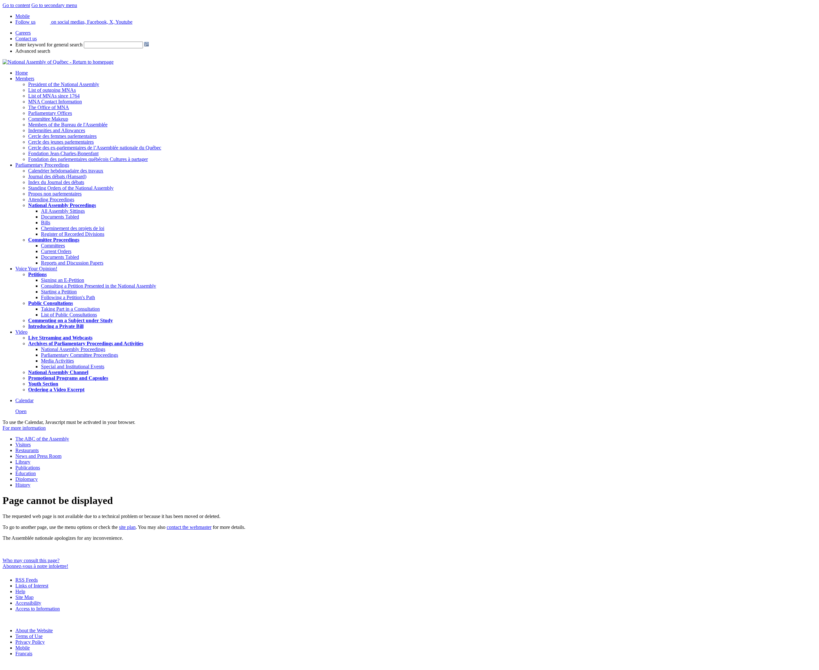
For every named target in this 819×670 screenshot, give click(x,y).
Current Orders (56, 251)
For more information (24, 428)
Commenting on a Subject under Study (70, 320)
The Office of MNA (48, 107)
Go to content (16, 5)
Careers (23, 33)
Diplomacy (26, 479)
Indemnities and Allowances (56, 130)
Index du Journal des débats (56, 182)
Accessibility (28, 603)
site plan (127, 527)
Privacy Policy (30, 642)
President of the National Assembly (63, 84)
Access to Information (37, 608)
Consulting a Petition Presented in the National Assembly (98, 286)
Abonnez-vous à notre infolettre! (35, 566)
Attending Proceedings (51, 199)
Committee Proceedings (53, 240)
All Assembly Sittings (63, 211)
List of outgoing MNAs (52, 90)
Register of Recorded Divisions (72, 234)
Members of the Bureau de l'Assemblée (67, 124)
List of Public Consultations (69, 314)
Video (21, 332)
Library (22, 462)
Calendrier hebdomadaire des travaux (65, 170)
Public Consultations (50, 303)
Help (20, 591)
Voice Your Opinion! (36, 268)
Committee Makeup (48, 119)
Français (23, 653)
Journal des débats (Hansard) (57, 176)
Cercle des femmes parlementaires (62, 136)
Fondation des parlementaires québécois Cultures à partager (88, 159)
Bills (45, 222)
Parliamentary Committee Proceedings (79, 355)
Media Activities (57, 360)
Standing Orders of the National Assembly (71, 188)
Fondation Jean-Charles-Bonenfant (63, 153)
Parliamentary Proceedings (42, 165)
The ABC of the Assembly (42, 439)
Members (24, 78)
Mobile (22, 647)
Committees (53, 245)
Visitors (23, 444)
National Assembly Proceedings (73, 349)
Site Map (24, 597)
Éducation (25, 473)
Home (21, 73)
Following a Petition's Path (68, 297)
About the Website (34, 630)
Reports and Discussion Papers (72, 263)
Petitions (37, 274)
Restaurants (27, 450)
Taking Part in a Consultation (70, 309)
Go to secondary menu (54, 5)
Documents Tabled (60, 216)
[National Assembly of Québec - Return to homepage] (58, 62)
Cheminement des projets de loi (72, 228)
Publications (27, 467)
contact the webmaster (189, 527)
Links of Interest (31, 585)
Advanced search (32, 51)
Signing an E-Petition (62, 280)
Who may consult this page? (31, 560)
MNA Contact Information (55, 101)
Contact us (26, 38)
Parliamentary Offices (50, 113)
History (22, 485)
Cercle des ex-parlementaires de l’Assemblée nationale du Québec (94, 147)
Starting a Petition (59, 291)
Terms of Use (29, 636)
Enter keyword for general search (49, 44)
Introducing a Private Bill (55, 326)
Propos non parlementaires (55, 193)
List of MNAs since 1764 (54, 96)
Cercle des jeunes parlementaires (61, 142)
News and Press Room (38, 456)
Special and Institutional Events (72, 366)
